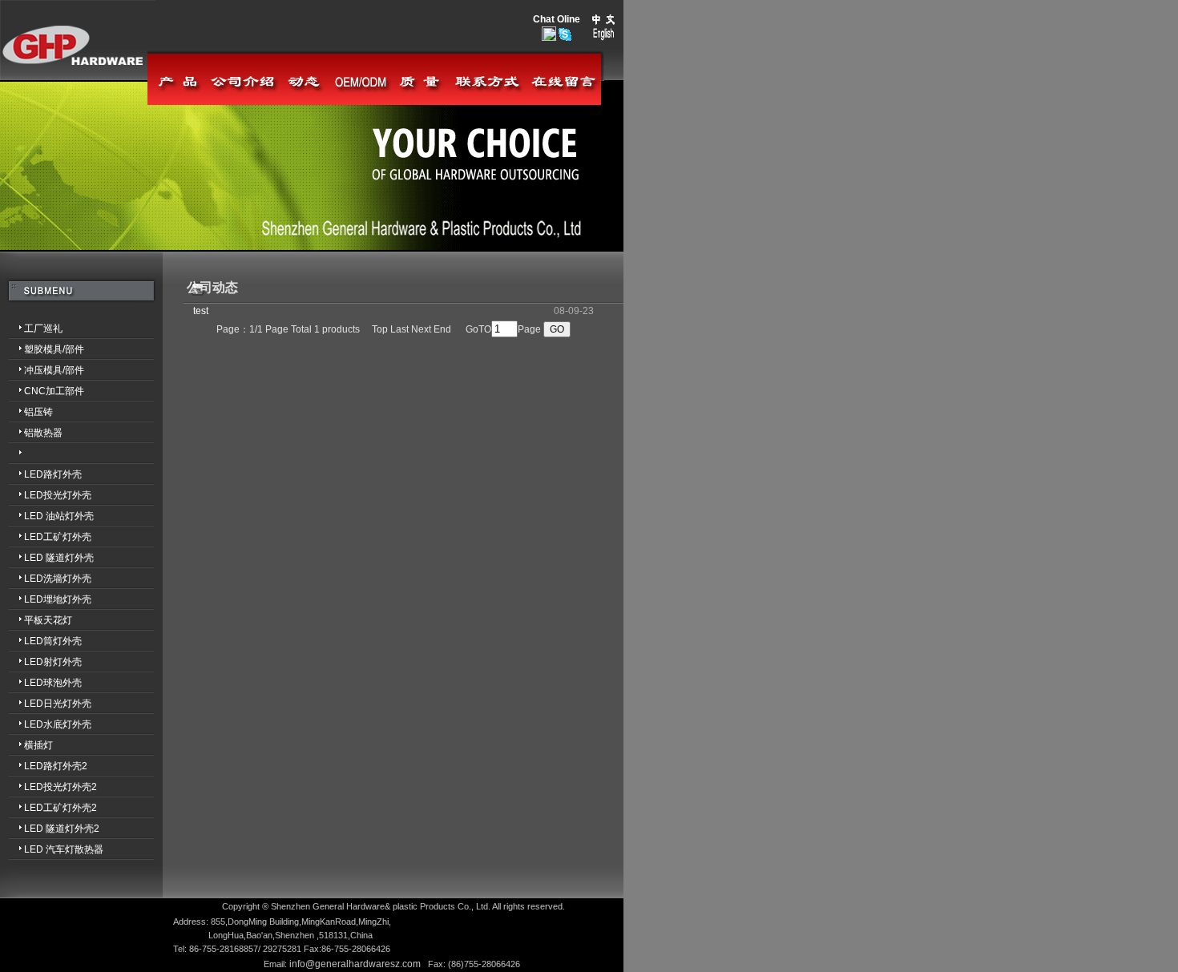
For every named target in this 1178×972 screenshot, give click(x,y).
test (200, 311)
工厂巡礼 (31, 328)
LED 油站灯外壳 (47, 516)
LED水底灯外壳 (45, 724)
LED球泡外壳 (41, 682)
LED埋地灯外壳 (45, 599)
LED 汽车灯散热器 (51, 849)
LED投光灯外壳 (45, 495)
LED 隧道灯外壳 (47, 557)
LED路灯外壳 (41, 474)
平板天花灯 (36, 620)
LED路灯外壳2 (43, 766)
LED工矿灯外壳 (45, 536)
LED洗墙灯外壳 (45, 578)
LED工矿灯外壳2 (48, 807)
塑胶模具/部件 (42, 349)
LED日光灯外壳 (45, 703)
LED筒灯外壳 (41, 641)
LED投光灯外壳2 (48, 787)
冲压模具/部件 (42, 370)
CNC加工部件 (42, 391)
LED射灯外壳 (41, 661)
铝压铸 (26, 411)
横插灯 (26, 745)
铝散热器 (31, 432)
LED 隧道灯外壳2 (49, 828)
